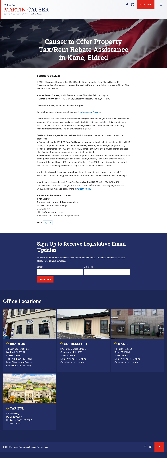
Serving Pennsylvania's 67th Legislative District (26, 9)
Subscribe (145, 5)
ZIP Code (88, 267)
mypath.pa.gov (84, 188)
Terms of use (42, 447)
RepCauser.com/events (89, 112)
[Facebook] (127, 5)
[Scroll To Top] (159, 447)
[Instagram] (132, 5)
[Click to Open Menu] (160, 4)
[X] (45, 222)
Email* (40, 267)
